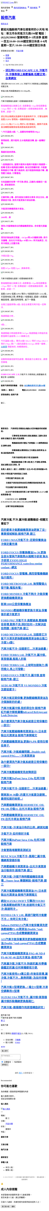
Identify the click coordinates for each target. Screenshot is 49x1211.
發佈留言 (5, 1065)
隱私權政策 (40, 1177)
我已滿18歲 (5, 1206)
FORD (17, 1042)
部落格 (8, 58)
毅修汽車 (8, 17)
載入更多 (5, 1051)
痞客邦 (14, 1033)
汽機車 (18, 1040)
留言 (19, 1033)
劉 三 (3, 1021)
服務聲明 (24, 1179)
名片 (7, 61)
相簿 (7, 55)
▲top (3, 1046)
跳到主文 (4, 24)
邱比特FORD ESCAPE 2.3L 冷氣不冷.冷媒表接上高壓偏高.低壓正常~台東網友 (26, 74)
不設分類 (19, 51)
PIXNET (10, 1177)
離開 (13, 1206)
